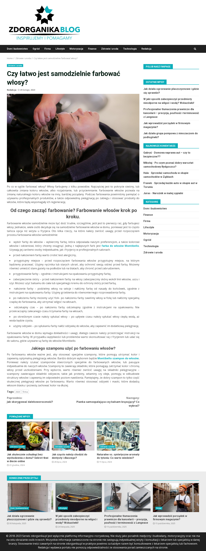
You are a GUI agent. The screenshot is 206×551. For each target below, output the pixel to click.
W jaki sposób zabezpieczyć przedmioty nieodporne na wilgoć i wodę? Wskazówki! (79, 497)
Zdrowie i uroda (109, 48)
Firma (47, 48)
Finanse (92, 48)
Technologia (130, 48)
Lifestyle (60, 48)
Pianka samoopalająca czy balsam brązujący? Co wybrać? (107, 401)
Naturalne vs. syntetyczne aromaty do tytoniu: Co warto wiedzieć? (118, 436)
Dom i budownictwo (17, 48)
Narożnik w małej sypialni (168, 193)
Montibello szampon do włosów (118, 358)
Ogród (36, 48)
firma (25, 391)
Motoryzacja (76, 48)
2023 (18, 391)
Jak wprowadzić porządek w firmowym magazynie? (176, 497)
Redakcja (146, 48)
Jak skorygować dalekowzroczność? (30, 400)
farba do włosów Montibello (120, 246)
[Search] (195, 49)
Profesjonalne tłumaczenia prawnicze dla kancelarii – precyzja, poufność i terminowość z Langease (171, 113)
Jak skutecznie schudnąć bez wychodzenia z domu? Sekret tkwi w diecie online (28, 436)
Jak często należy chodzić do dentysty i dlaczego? (73, 436)
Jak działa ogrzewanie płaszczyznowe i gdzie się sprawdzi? (30, 497)
